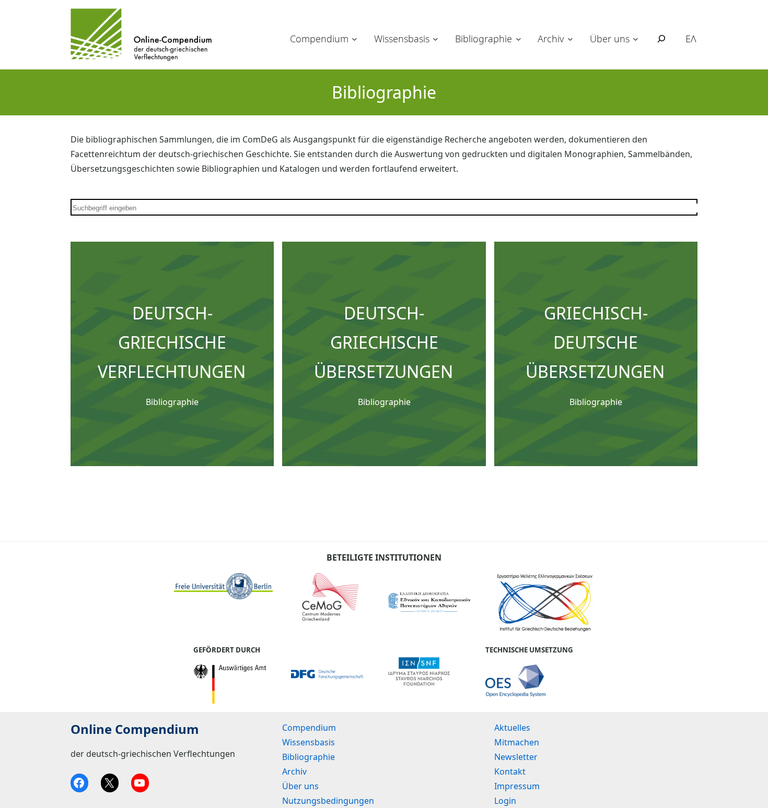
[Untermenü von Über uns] (635, 39)
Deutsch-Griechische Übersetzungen (383, 342)
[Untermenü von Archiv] (570, 39)
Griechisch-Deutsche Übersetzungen (595, 342)
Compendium (319, 38)
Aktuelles (512, 727)
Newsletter (516, 757)
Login (505, 800)
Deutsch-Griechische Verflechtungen (172, 342)
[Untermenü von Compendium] (354, 39)
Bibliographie (483, 38)
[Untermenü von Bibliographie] (518, 39)
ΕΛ (690, 38)
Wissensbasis (401, 38)
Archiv (551, 38)
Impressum (517, 786)
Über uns (610, 38)
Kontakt (510, 771)
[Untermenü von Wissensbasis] (435, 39)
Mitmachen (516, 742)
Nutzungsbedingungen (328, 800)
